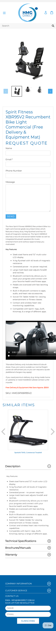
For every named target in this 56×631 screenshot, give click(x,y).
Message (10, 182)
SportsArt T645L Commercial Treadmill (28, 453)
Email (9, 159)
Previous (3, 431)
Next (53, 431)
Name (9, 148)
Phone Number (14, 170)
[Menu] (4, 13)
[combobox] (28, 25)
